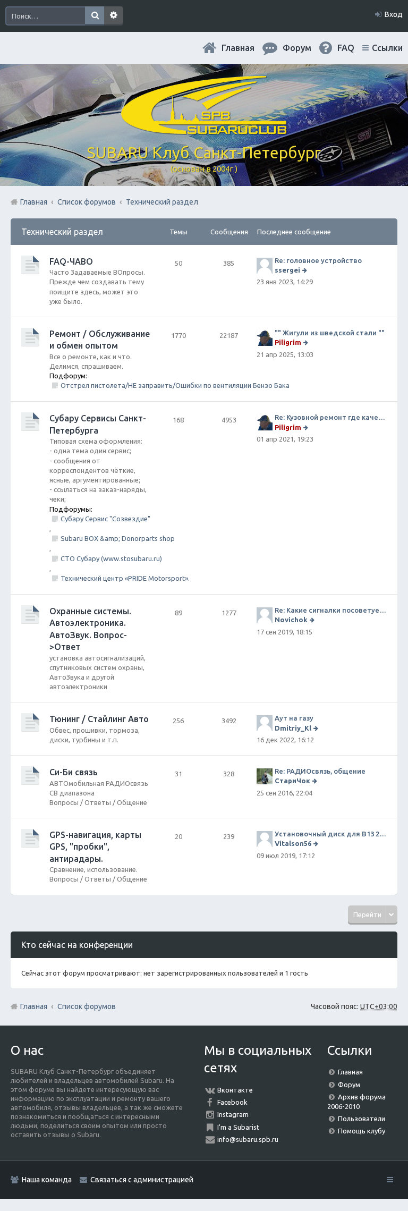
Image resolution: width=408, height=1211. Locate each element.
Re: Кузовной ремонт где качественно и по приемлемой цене (331, 417)
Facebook (232, 1102)
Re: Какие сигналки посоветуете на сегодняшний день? (331, 610)
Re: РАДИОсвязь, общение (320, 771)
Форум (349, 1084)
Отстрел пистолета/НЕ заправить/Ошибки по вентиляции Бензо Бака (175, 385)
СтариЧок (292, 780)
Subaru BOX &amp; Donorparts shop (118, 538)
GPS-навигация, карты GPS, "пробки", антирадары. (95, 846)
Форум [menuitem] (297, 48)
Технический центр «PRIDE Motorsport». (125, 578)
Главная (238, 48)
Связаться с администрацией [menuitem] (141, 1179)
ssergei (287, 270)
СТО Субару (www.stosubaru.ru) (111, 558)
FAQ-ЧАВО (71, 261)
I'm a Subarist (238, 1127)
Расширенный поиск (113, 16)
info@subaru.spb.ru (247, 1139)
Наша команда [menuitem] (47, 1179)
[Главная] (204, 130)
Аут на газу (294, 718)
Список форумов (86, 1006)
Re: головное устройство (318, 260)
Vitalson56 (293, 843)
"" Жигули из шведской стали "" (330, 332)
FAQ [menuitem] (345, 48)
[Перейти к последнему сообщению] (305, 270)
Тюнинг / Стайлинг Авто (99, 719)
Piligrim (288, 342)
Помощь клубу (361, 1130)
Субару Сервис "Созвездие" (105, 518)
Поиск (94, 16)
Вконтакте (235, 1090)
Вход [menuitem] (394, 14)
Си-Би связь (73, 772)
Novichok (291, 619)
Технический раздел (62, 231)
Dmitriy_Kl (293, 728)
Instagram (233, 1114)
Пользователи (361, 1118)
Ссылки (387, 48)
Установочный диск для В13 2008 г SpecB (331, 833)
